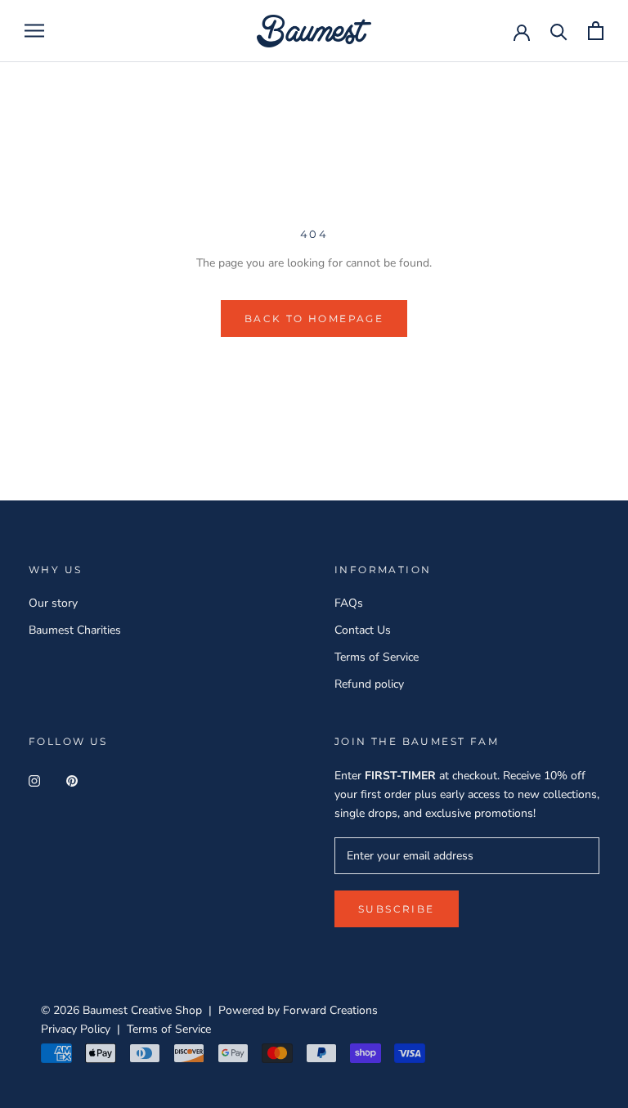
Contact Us (362, 630)
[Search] (558, 30)
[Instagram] (34, 780)
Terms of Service (376, 657)
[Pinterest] (72, 780)
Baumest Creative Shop (142, 1010)
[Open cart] (595, 30)
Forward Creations (330, 1010)
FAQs (348, 603)
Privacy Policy (75, 1029)
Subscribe (396, 909)
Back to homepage (314, 318)
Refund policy (369, 684)
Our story (53, 603)
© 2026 (62, 1010)
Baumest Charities (75, 630)
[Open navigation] (34, 31)
